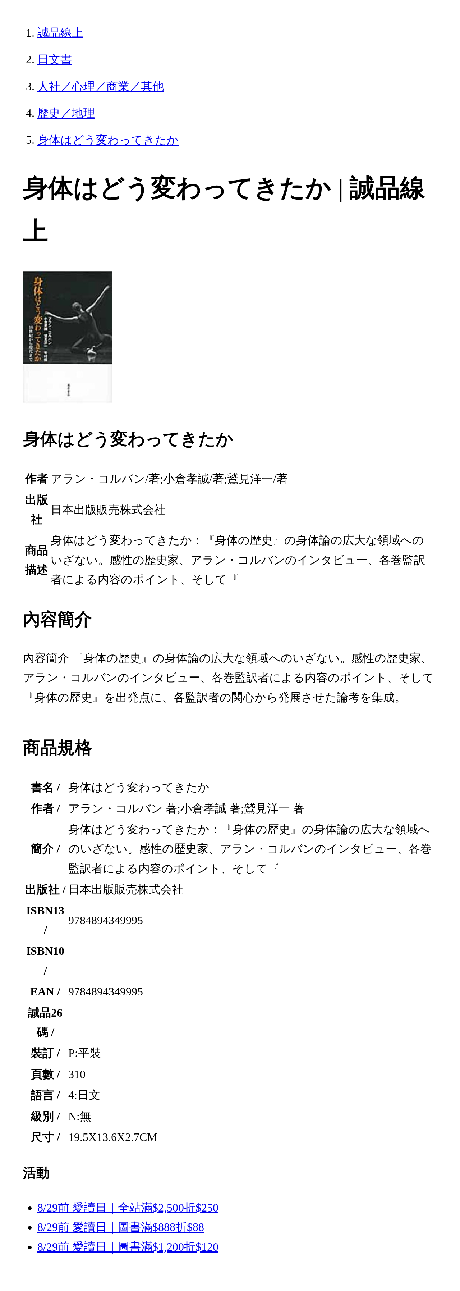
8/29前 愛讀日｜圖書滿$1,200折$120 (127, 1246)
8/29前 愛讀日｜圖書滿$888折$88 (120, 1227)
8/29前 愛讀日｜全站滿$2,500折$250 (127, 1207)
